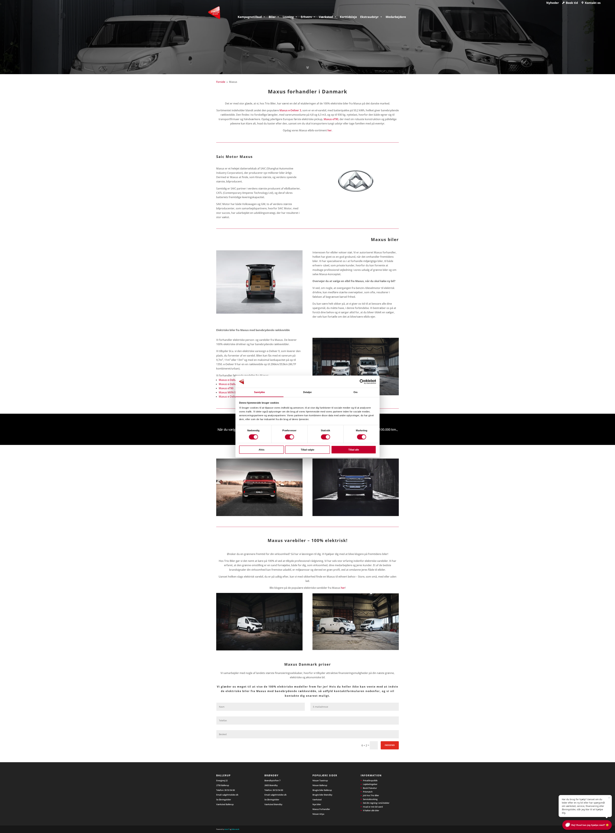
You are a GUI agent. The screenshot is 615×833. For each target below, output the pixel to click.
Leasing (288, 17)
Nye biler (316, 804)
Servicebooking (370, 799)
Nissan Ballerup (319, 785)
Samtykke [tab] (259, 392)
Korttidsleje (348, 17)
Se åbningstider (223, 799)
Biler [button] (272, 17)
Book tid (572, 3)
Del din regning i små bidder (376, 802)
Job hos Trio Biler (371, 795)
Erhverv (306, 17)
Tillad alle (353, 449)
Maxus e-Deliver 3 (290, 110)
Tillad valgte (307, 449)
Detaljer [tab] (307, 392)
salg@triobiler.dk (230, 794)
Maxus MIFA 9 (227, 392)
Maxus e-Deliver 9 (229, 384)
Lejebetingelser (370, 784)
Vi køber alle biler (371, 810)
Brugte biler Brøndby (322, 794)
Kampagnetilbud (250, 17)
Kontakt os (593, 3)
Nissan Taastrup (320, 780)
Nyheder (552, 3)
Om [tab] (355, 392)
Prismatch (368, 791)
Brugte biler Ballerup (322, 790)
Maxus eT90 (331, 119)
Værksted (326, 17)
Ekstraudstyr (369, 17)
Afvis (261, 449)
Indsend (390, 745)
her (330, 130)
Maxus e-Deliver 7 (229, 396)
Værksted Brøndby (273, 804)
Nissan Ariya (318, 813)
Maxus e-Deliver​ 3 (229, 380)
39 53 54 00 (229, 790)
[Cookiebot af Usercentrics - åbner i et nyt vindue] (362, 381)
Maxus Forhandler (321, 809)
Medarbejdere (396, 17)
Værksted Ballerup (225, 804)
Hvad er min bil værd (373, 806)
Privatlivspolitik (370, 780)
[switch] (289, 436)
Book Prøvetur (370, 788)
